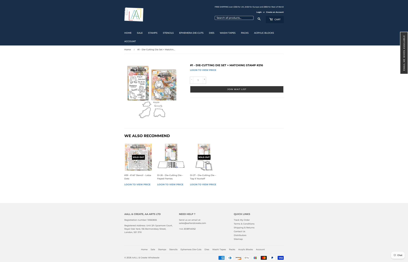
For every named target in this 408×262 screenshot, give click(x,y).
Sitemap (238, 239)
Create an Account (275, 12)
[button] (404, 53)
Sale (140, 32)
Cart (277, 19)
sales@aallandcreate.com (192, 223)
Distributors (240, 235)
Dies (211, 32)
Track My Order (242, 220)
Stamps (152, 32)
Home (127, 32)
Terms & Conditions (244, 223)
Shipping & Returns (244, 227)
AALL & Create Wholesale (145, 257)
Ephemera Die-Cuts (191, 32)
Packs (245, 32)
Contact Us (239, 231)
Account (130, 41)
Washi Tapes (228, 32)
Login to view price (203, 70)
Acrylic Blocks (264, 32)
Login (259, 12)
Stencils (168, 32)
